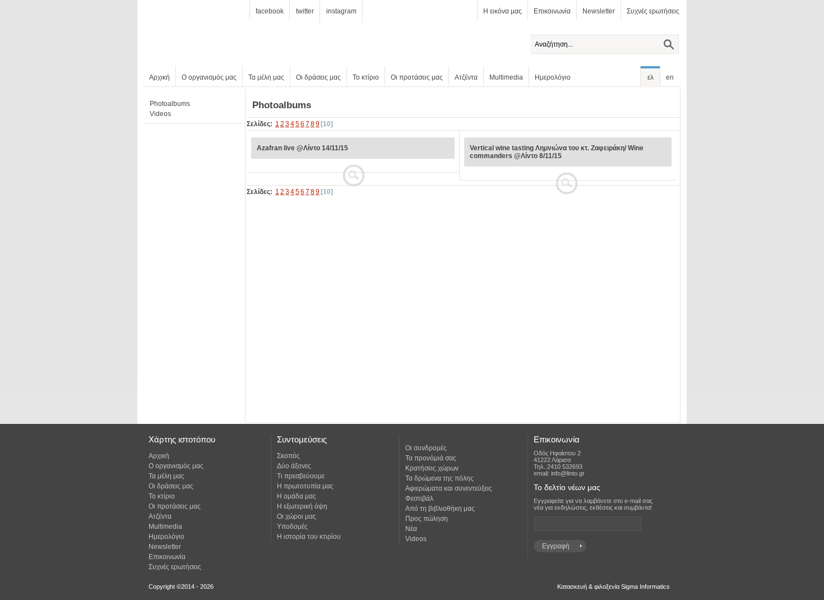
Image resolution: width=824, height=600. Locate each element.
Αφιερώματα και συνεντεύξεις (448, 488)
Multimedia (506, 77)
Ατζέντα (466, 77)
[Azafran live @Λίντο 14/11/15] (352, 163)
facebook (270, 11)
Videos (160, 114)
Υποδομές (292, 526)
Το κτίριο (366, 77)
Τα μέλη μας (266, 77)
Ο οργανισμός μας (209, 77)
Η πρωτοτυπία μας (305, 486)
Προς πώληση (426, 519)
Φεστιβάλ (419, 498)
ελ (650, 77)
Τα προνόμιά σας (430, 458)
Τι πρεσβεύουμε (301, 476)
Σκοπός (288, 456)
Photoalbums (170, 104)
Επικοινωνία (552, 11)
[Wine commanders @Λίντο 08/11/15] (567, 170)
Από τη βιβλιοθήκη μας (440, 509)
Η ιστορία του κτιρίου (309, 537)
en (670, 77)
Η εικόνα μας (502, 11)
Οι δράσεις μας (318, 77)
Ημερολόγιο (553, 77)
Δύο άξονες (294, 466)
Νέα (411, 529)
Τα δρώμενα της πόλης (439, 478)
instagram (341, 11)
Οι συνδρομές (426, 448)
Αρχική (159, 77)
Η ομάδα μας (296, 496)
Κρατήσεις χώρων (432, 468)
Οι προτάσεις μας (417, 77)
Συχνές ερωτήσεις (653, 11)
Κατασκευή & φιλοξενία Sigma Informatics (613, 586)
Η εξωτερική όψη (302, 506)
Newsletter (598, 11)
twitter (305, 11)
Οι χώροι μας (296, 516)
